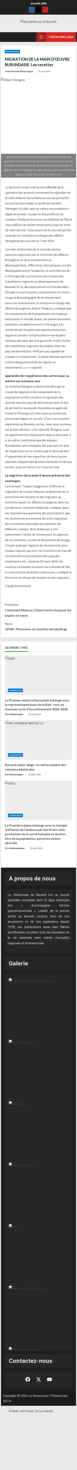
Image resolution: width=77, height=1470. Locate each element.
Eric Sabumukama (15, 848)
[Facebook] (32, 10)
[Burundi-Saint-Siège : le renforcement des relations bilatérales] (38, 740)
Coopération (12, 51)
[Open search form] (28, 37)
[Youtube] (45, 10)
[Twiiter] (38, 10)
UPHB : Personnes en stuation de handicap (36, 626)
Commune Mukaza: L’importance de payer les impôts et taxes (38, 610)
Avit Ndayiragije (14, 714)
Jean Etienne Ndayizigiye (19, 71)
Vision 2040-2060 (61, 37)
